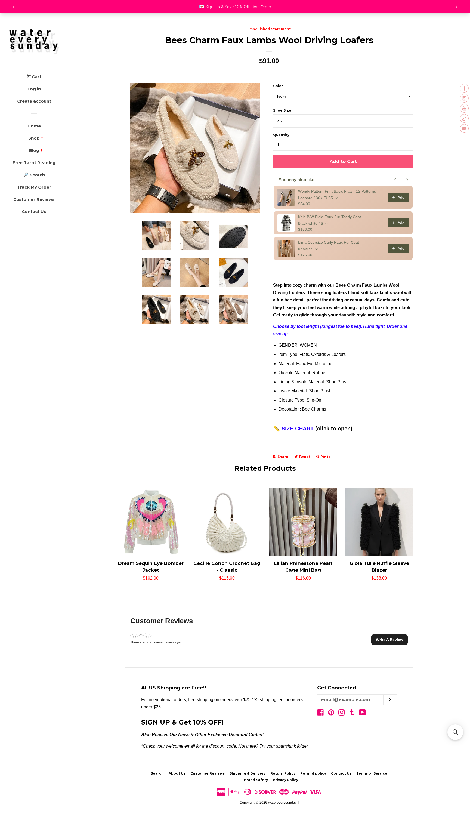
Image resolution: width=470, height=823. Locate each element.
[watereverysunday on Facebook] (320, 713)
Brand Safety (256, 780)
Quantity (281, 135)
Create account (34, 101)
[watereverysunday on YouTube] (362, 713)
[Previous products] (395, 180)
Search (157, 773)
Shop (34, 138)
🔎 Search (34, 174)
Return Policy (282, 773)
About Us (177, 773)
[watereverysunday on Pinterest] (331, 713)
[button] (389, 639)
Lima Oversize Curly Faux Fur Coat (328, 242)
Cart (36, 76)
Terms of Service (371, 773)
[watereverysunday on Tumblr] (352, 713)
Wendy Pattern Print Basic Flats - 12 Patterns (337, 191)
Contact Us (34, 211)
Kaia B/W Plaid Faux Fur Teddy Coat (329, 217)
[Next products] (407, 180)
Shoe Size (282, 110)
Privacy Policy (285, 780)
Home (34, 125)
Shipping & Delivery (247, 773)
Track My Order (34, 187)
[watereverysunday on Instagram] (341, 713)
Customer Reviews (34, 199)
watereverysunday (282, 802)
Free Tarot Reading (34, 162)
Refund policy (313, 773)
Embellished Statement (269, 29)
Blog (34, 150)
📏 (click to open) (312, 428)
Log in (34, 88)
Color (278, 86)
